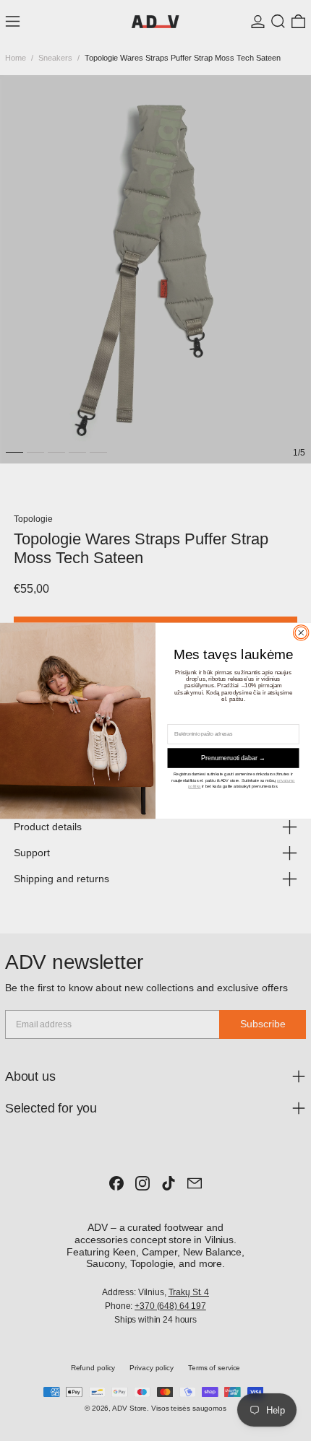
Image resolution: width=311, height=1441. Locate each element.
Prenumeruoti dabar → (233, 757)
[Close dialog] (301, 633)
